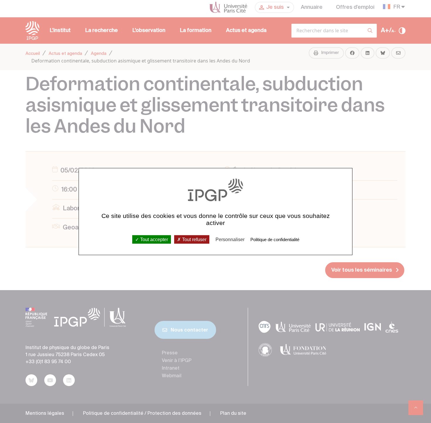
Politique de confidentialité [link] (274, 239)
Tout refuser (193, 239)
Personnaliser (230, 239)
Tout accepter (153, 239)
